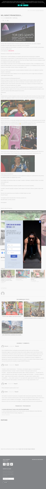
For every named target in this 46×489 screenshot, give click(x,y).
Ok (18, 5)
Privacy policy (14, 259)
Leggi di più (26, 5)
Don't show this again (11, 266)
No (21, 5)
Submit (14, 256)
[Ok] (44, 3)
